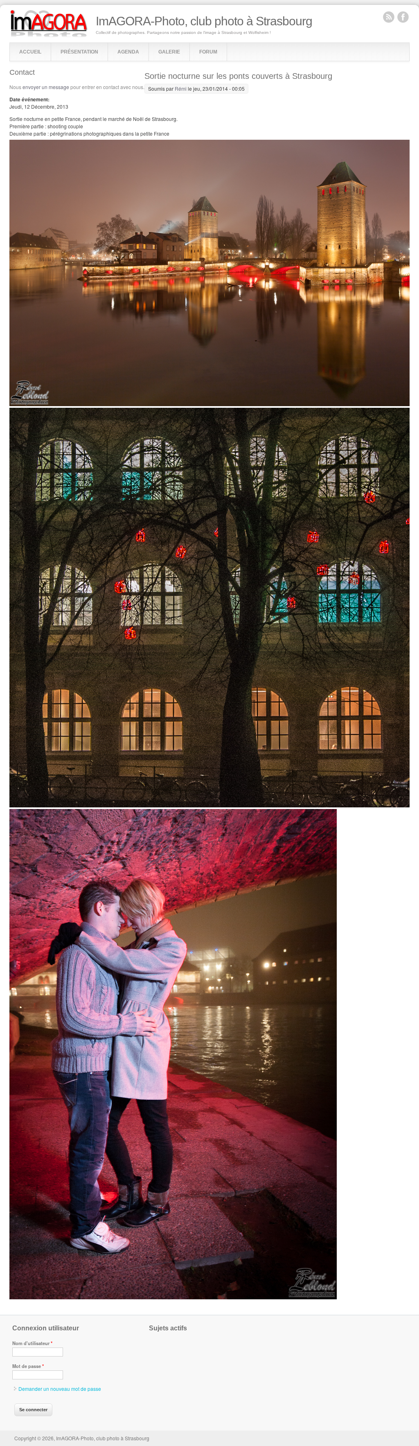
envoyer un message (46, 86)
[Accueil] (48, 35)
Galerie (169, 52)
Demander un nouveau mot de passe (59, 1388)
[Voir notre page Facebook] (403, 16)
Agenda (128, 52)
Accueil (30, 52)
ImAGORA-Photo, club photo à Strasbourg (204, 21)
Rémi (181, 88)
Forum (208, 52)
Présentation (79, 52)
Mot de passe (28, 1366)
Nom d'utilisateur (32, 1343)
